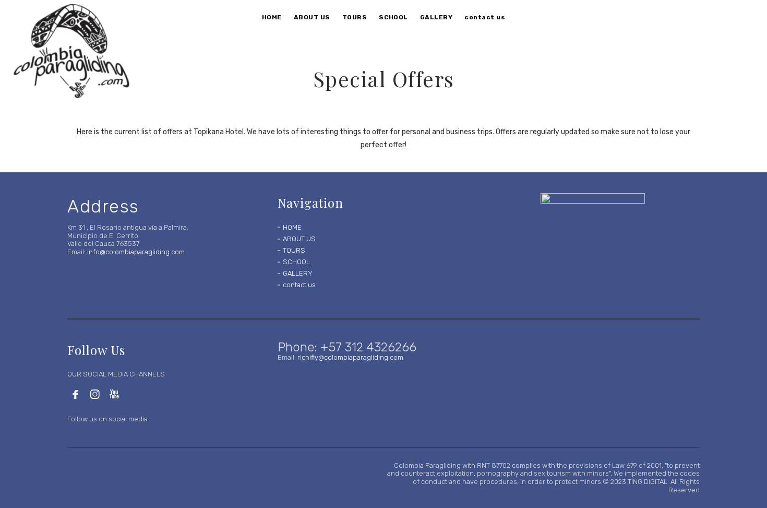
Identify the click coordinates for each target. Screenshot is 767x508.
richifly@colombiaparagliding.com (350, 357)
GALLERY (298, 273)
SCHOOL (296, 262)
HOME (292, 227)
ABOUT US (299, 239)
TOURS (294, 250)
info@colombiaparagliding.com (136, 252)
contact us (299, 285)
